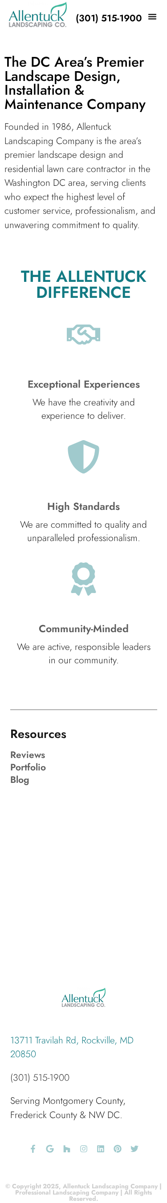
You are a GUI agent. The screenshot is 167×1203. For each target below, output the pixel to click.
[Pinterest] (118, 1149)
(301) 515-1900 (39, 1077)
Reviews (27, 754)
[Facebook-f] (33, 1149)
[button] (152, 16)
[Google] (50, 1149)
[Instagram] (84, 1149)
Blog (19, 779)
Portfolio (28, 767)
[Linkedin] (101, 1149)
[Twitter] (134, 1149)
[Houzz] (67, 1149)
